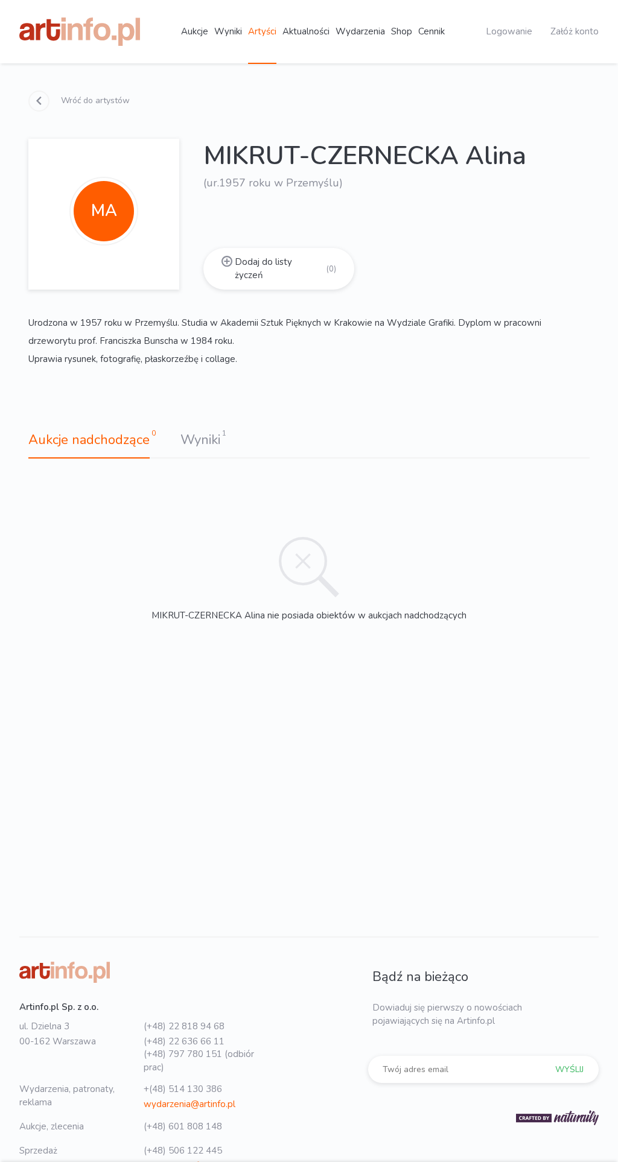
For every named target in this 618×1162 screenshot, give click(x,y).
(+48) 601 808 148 (183, 1126)
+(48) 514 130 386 (183, 1089)
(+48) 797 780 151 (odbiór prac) (199, 1060)
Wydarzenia (360, 31)
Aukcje (194, 31)
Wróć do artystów (94, 100)
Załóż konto (574, 31)
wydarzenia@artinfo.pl (189, 1104)
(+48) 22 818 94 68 (184, 1026)
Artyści (262, 31)
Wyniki (228, 31)
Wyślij (569, 1069)
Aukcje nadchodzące (89, 440)
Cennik (431, 31)
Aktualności (306, 31)
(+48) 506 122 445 (183, 1151)
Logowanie (509, 31)
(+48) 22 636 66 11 (184, 1041)
